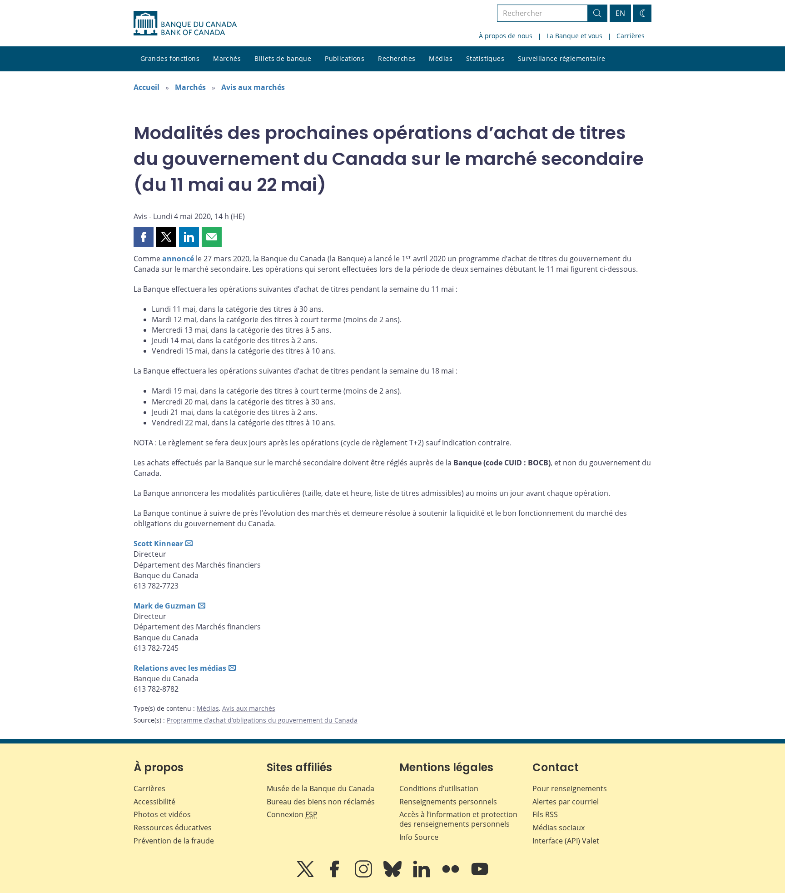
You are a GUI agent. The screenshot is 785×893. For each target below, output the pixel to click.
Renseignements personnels (448, 802)
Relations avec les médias (180, 668)
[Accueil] (185, 23)
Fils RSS (545, 814)
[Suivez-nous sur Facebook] (335, 875)
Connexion (292, 814)
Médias (440, 58)
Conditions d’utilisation (438, 788)
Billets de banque (282, 58)
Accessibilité (154, 802)
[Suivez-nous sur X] (306, 875)
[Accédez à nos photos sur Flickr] (451, 875)
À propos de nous (505, 35)
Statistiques (485, 58)
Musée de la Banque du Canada (320, 788)
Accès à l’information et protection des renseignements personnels (458, 819)
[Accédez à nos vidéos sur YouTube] (479, 875)
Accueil (146, 87)
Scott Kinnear (158, 544)
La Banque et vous (574, 35)
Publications (344, 58)
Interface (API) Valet (565, 841)
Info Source (418, 837)
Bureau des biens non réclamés (321, 802)
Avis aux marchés (253, 87)
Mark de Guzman (165, 606)
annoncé (178, 259)
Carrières (630, 35)
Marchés (227, 58)
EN (620, 13)
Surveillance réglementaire (561, 58)
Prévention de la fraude (174, 841)
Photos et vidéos (162, 814)
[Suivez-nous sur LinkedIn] (422, 875)
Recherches (396, 58)
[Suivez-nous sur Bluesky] (393, 875)
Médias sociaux (558, 828)
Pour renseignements (569, 788)
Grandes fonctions (169, 58)
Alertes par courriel (565, 802)
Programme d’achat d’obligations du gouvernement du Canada (262, 720)
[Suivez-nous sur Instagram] (364, 875)
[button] (144, 237)
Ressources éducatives (173, 828)
